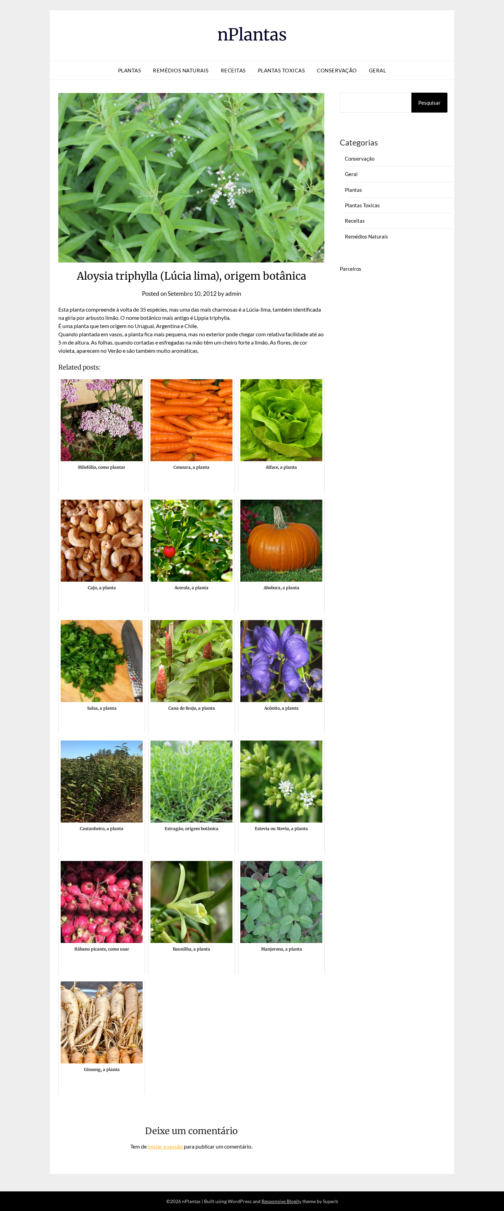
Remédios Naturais (181, 70)
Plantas (129, 70)
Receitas (233, 70)
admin (233, 293)
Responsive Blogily (281, 1201)
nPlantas (252, 34)
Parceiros (350, 269)
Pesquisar (429, 103)
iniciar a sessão (165, 1146)
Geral (377, 70)
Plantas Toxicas (281, 70)
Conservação (337, 70)
